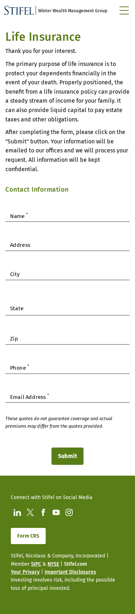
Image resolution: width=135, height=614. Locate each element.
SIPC (36, 564)
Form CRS (28, 536)
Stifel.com (75, 564)
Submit (67, 456)
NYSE (53, 564)
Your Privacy (25, 572)
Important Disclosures (70, 572)
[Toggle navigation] (124, 10)
